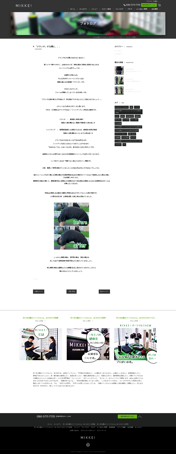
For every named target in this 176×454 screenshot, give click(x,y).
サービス (133, 137)
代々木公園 (118, 123)
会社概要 (117, 137)
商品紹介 (119, 54)
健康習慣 (137, 116)
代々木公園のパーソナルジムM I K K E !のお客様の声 (128, 127)
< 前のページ (38, 291)
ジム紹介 (35, 279)
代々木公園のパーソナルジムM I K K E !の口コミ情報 (128, 141)
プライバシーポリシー (120, 134)
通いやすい (118, 120)
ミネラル (137, 107)
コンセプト (118, 144)
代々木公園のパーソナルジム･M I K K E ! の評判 (113, 424)
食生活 (122, 116)
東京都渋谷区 (129, 116)
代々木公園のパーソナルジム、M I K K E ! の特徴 (79, 424)
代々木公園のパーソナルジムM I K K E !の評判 (126, 130)
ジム (124, 144)
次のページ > (104, 291)
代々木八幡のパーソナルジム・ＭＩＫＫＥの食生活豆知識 (128, 112)
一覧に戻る (71, 291)
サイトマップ (101, 431)
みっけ (117, 116)
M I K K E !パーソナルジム (121, 107)
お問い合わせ (132, 134)
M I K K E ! (138, 427)
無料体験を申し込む (149, 5)
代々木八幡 (126, 120)
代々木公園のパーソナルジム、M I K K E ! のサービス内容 (53, 427)
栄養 (131, 107)
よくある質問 (125, 137)
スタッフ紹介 (134, 120)
